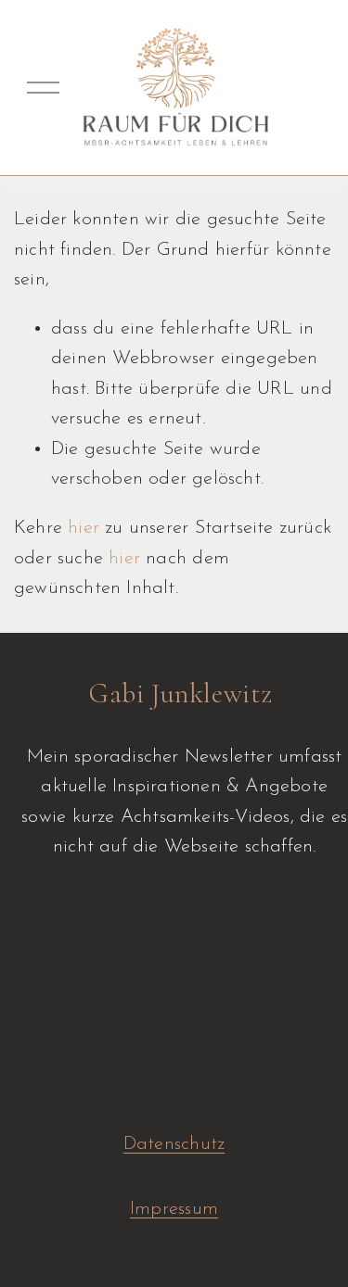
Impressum (174, 1209)
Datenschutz (174, 1144)
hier (83, 528)
